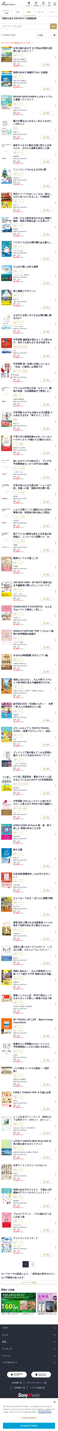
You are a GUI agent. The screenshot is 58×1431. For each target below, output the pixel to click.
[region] (29, 1414)
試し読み (46, 64)
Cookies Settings (28, 1418)
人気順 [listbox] (40, 35)
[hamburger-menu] (55, 4)
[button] (37, 1388)
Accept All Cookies (29, 1426)
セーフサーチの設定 (29, 1283)
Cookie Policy (45, 1412)
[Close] (55, 1402)
